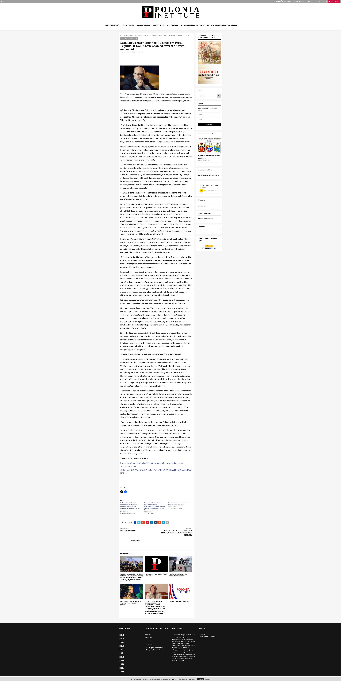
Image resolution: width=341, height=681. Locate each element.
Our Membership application (205, 218)
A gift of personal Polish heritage (209, 157)
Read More (208, 679)
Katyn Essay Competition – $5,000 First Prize (156, 575)
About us (148, 634)
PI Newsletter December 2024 (179, 601)
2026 (121, 634)
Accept (201, 679)
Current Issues (127, 25)
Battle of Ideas (202, 25)
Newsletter (233, 25)
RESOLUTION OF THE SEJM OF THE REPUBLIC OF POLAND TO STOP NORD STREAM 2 (176, 533)
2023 (121, 645)
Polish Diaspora (111, 25)
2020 (121, 656)
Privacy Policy (149, 644)
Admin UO (124, 52)
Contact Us (148, 637)
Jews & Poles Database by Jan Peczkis (208, 175)
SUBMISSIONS (333, 1)
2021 (121, 653)
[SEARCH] (219, 96)
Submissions (148, 641)
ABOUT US (311, 1)
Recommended (172, 25)
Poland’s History (143, 25)
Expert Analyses (188, 25)
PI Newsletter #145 (128, 531)
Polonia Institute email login (207, 636)
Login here (202, 634)
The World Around (218, 25)
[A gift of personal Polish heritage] (209, 145)
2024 (121, 642)
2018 (121, 664)
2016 (121, 671)
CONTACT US (322, 1)
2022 (121, 649)
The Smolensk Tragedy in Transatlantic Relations (178, 575)
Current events (129, 38)
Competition (158, 25)
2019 (121, 660)
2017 (121, 667)
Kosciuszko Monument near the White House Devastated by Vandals (131, 603)
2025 (121, 638)
